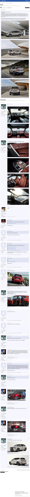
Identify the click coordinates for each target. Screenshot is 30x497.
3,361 (3, 238)
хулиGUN (8, 349)
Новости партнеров (3, 9)
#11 (28, 310)
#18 (28, 406)
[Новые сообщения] (25, 1)
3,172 (3, 357)
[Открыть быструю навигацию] (29, 3)
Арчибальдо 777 (3, 211)
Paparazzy (4, 7)
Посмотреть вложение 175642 (12, 261)
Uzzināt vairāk (20, 495)
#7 (28, 242)
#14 (28, 349)
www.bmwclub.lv (19, 254)
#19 (28, 420)
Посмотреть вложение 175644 (12, 223)
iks (3, 235)
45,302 (4, 382)
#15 (28, 362)
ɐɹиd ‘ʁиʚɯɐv (3, 386)
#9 (28, 269)
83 (2, 215)
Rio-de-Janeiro (3, 360)
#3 (28, 140)
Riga (2, 240)
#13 (28, 335)
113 (2, 149)
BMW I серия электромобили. (8, 100)
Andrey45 (3, 223)
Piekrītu (16, 495)
